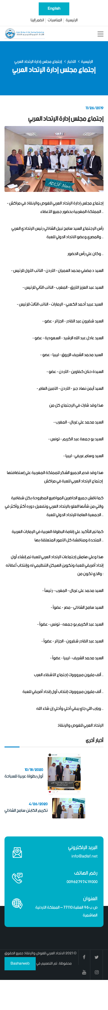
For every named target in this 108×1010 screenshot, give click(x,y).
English (54, 8)
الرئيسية (72, 20)
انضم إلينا (37, 20)
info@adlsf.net (84, 856)
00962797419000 (82, 882)
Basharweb (20, 963)
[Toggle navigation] (101, 34)
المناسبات (55, 20)
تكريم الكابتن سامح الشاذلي (26, 810)
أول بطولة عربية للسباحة (23, 776)
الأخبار (71, 62)
